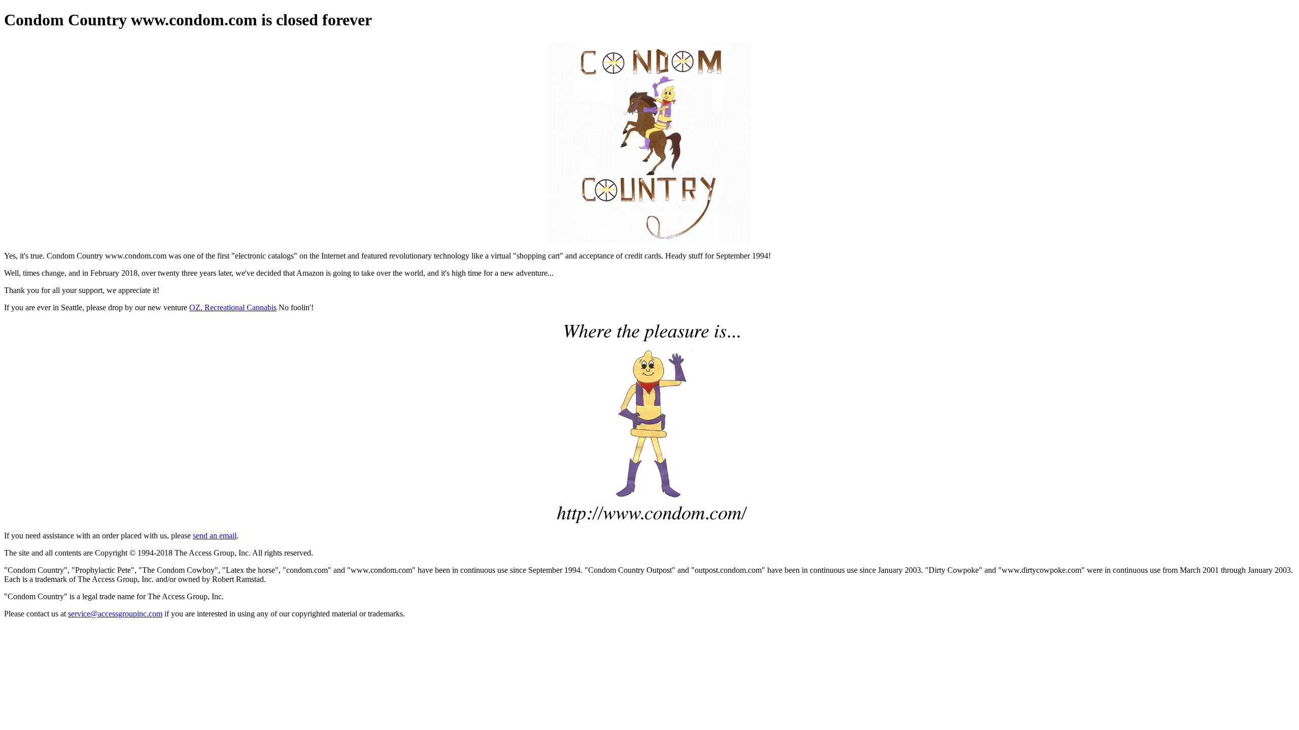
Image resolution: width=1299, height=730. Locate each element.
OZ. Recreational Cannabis (233, 307)
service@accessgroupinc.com (115, 613)
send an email (214, 535)
